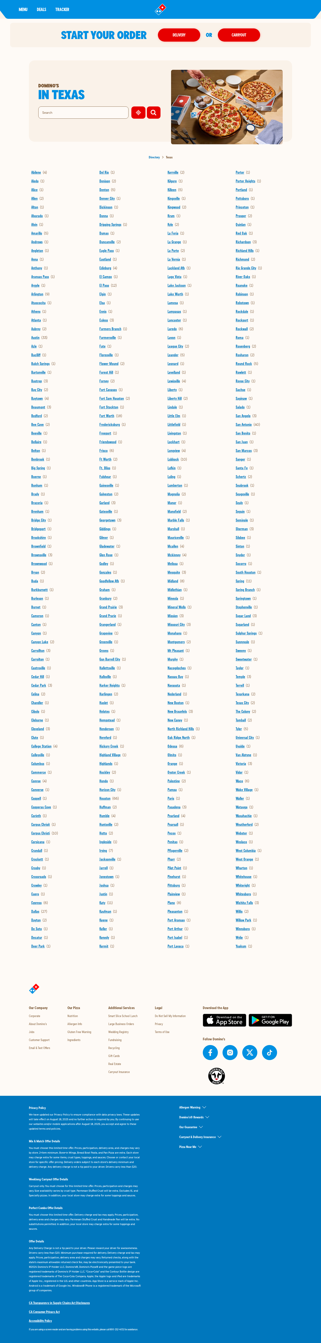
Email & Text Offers (39, 1048)
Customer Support (39, 1040)
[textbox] (85, 1329)
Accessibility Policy (40, 1321)
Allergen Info (74, 1024)
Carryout (239, 35)
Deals (41, 9)
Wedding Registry (118, 1032)
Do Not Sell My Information (170, 1016)
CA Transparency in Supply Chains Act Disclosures (59, 1303)
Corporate (34, 1016)
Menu (23, 9)
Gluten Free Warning (79, 1032)
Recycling (114, 1048)
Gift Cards (114, 1056)
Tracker (62, 9)
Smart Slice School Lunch (122, 1016)
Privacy (159, 1024)
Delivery (179, 35)
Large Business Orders (121, 1024)
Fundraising (114, 1040)
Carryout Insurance (119, 1072)
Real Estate (114, 1064)
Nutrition (72, 1016)
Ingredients (73, 1040)
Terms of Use (162, 1032)
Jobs (31, 1032)
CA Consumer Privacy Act (44, 1312)
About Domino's (38, 1024)
